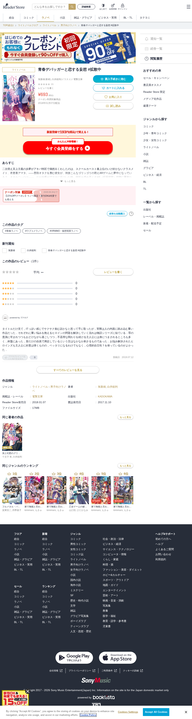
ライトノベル (49, 25)
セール (147, 230)
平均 (36, 272)
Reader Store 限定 (154, 91)
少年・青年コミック (155, 133)
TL (144, 188)
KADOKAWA (105, 396)
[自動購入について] (131, 213)
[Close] (186, 712)
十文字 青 (7, 456)
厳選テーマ (149, 105)
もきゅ (38, 510)
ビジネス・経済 (152, 174)
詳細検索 (86, 6)
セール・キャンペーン (156, 77)
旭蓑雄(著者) (44, 79)
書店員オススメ (152, 84)
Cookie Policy (88, 715)
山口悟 (72, 510)
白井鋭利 (31, 250)
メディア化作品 (152, 98)
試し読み (115, 105)
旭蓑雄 (11, 250)
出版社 (147, 209)
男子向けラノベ (68, 25)
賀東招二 (6, 510)
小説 (145, 154)
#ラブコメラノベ (33, 231)
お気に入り (115, 96)
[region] (96, 712)
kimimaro (29, 510)
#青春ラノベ (11, 231)
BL (144, 181)
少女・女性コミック (155, 140)
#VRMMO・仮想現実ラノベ (64, 231)
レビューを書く (46, 88)
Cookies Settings (128, 712)
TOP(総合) (8, 25)
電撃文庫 (78, 79)
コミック (148, 126)
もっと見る (70, 181)
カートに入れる (115, 87)
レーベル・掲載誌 (153, 216)
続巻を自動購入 (117, 213)
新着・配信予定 (152, 223)
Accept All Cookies (156, 712)
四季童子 (16, 510)
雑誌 (145, 161)
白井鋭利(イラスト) (61, 79)
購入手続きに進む (115, 78)
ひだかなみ (82, 510)
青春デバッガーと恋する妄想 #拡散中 (67, 250)
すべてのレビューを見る (67, 369)
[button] (133, 670)
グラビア (148, 167)
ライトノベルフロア (28, 25)
